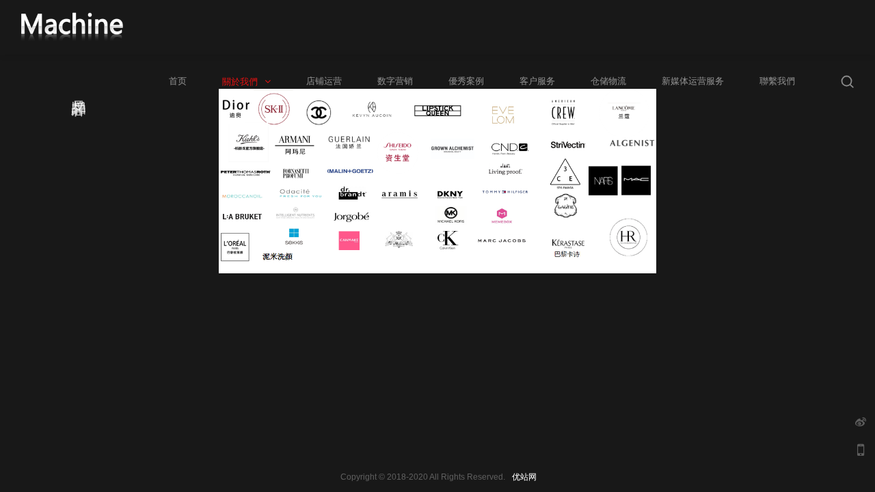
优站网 (524, 477)
